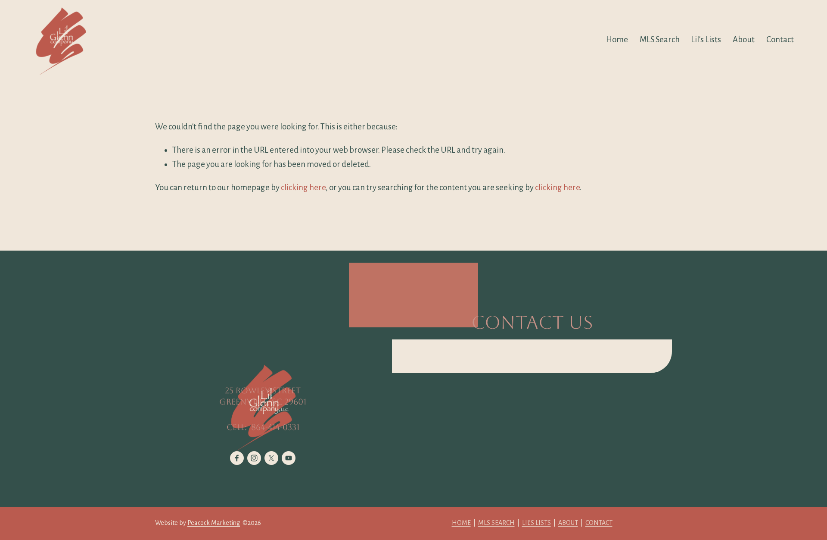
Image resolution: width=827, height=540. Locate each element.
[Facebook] (237, 458)
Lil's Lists (706, 39)
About (744, 39)
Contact (780, 39)
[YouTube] (288, 458)
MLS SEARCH (496, 522)
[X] (271, 458)
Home (617, 39)
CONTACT (598, 522)
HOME (461, 522)
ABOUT (568, 522)
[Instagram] (254, 458)
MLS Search (660, 39)
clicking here (303, 187)
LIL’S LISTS (536, 522)
